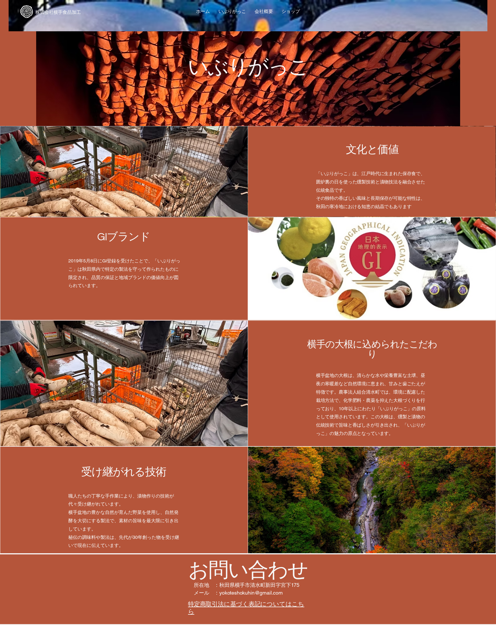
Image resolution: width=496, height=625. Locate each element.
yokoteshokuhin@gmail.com (251, 593)
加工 (76, 12)
